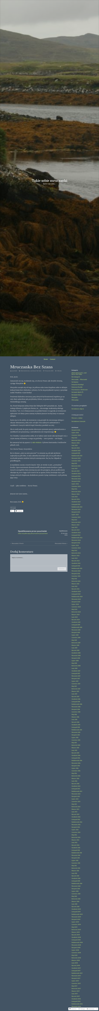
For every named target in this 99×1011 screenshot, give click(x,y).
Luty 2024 (75, 496)
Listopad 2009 (76, 911)
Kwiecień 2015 (76, 745)
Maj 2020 (74, 609)
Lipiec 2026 (75, 432)
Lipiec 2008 (75, 950)
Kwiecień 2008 (76, 958)
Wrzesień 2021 (76, 571)
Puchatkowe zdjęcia (78, 409)
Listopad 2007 (76, 970)
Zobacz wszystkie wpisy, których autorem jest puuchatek (33, 533)
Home (46, 359)
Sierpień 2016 (76, 709)
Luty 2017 (74, 694)
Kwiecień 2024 (76, 491)
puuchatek (14, 370)
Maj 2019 (74, 640)
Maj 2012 (74, 835)
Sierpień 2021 (76, 573)
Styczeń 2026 (76, 448)
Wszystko (75, 397)
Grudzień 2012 (76, 817)
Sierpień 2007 (76, 978)
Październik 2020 (77, 596)
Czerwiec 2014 (76, 771)
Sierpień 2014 (76, 765)
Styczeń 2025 (76, 471)
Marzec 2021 (75, 584)
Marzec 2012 (75, 840)
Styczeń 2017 (75, 696)
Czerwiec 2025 (76, 461)
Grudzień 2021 (76, 563)
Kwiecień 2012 (76, 837)
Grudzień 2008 (76, 937)
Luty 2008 (75, 963)
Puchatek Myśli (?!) (77, 392)
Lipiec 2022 (75, 545)
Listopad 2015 (76, 727)
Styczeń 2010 (75, 906)
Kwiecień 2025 (76, 466)
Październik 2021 (77, 568)
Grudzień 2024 (76, 473)
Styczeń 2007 (76, 996)
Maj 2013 (74, 804)
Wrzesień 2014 (76, 763)
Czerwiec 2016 (76, 712)
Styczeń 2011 (75, 876)
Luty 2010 (74, 904)
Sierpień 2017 (76, 678)
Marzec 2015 (75, 747)
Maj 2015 (74, 742)
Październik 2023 (77, 507)
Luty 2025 (74, 468)
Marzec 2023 (75, 525)
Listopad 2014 (76, 758)
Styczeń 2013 (75, 814)
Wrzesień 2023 (76, 509)
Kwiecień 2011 (76, 868)
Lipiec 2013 (75, 799)
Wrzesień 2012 (76, 824)
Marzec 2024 (76, 494)
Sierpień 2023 (76, 512)
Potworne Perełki (77, 387)
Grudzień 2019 (76, 622)
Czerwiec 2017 (76, 683)
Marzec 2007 (76, 991)
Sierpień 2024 (76, 481)
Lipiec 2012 (75, 829)
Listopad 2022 (76, 535)
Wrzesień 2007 (76, 975)
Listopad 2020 (76, 594)
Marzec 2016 (75, 717)
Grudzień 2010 (76, 878)
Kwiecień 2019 (76, 642)
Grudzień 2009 (76, 909)
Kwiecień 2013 (76, 806)
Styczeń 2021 (75, 589)
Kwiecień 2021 (76, 581)
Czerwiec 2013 (76, 801)
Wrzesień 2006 (76, 1006)
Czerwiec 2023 (76, 517)
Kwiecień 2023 (76, 522)
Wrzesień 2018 (76, 655)
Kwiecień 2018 (76, 665)
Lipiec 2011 (75, 860)
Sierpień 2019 (76, 632)
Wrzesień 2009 (76, 917)
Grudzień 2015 (76, 724)
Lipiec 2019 (75, 635)
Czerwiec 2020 (76, 607)
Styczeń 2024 (76, 499)
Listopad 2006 (76, 1001)
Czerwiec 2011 (76, 863)
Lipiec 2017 (75, 681)
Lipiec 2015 (75, 737)
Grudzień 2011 (76, 847)
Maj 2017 (74, 686)
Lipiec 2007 (75, 981)
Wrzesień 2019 (76, 630)
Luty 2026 (75, 445)
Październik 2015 (77, 730)
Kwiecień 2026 (76, 440)
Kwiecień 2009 (76, 929)
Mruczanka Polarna (60, 544)
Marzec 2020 (76, 614)
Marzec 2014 (75, 778)
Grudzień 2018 (76, 653)
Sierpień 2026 (76, 430)
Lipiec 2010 (75, 891)
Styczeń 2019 (75, 650)
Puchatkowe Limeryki (78, 421)
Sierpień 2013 (76, 796)
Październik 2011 (77, 853)
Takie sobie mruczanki (49, 180)
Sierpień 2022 (76, 543)
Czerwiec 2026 (76, 435)
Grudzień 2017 (76, 671)
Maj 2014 (74, 773)
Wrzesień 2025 (76, 458)
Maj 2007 (74, 986)
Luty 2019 (74, 648)
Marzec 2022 (75, 555)
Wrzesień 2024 (76, 479)
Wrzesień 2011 (76, 855)
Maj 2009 (74, 927)
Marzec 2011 (75, 870)
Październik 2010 (77, 883)
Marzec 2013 (75, 809)
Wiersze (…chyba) (77, 418)
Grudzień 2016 (76, 699)
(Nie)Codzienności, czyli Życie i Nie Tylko (30, 370)
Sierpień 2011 (76, 858)
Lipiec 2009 (75, 922)
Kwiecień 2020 (76, 612)
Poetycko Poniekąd (77, 384)
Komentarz (62, 568)
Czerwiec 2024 (76, 486)
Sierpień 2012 (76, 827)
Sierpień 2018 (76, 658)
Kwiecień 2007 (76, 988)
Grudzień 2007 (76, 968)
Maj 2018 (74, 663)
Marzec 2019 (75, 645)
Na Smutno (75, 382)
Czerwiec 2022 (76, 548)
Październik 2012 (77, 822)
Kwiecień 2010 (76, 899)
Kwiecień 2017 (76, 689)
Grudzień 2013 (76, 786)
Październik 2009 (77, 914)
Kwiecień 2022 (76, 553)
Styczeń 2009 (76, 935)
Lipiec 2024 (75, 484)
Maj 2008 (74, 955)
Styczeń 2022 (76, 561)
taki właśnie (36, 442)
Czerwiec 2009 (76, 924)
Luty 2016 (74, 719)
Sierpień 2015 (76, 735)
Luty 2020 (75, 617)
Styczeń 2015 (75, 753)
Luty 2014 (74, 781)
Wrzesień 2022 (76, 540)
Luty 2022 (74, 558)
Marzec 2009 (76, 932)
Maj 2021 (74, 578)
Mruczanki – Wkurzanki (79, 379)
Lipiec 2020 (75, 604)
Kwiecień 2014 (76, 776)
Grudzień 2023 (76, 502)
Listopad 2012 (76, 819)
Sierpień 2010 (76, 888)
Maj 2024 (74, 489)
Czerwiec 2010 (76, 894)
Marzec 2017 (75, 691)
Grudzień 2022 (76, 532)
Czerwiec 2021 (76, 576)
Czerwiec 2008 (76, 952)
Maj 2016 (74, 714)
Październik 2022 (77, 537)
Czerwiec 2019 (76, 637)
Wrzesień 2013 (76, 794)
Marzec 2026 (76, 443)
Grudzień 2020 (76, 591)
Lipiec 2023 (75, 514)
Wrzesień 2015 (76, 732)
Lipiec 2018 (75, 660)
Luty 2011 (74, 873)
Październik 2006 (77, 1004)
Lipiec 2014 (75, 768)
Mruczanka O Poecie (17, 544)
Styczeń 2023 (76, 530)
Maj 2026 (74, 438)
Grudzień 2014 (76, 755)
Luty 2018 (74, 668)
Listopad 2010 (76, 881)
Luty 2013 (74, 812)
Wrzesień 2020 (76, 599)
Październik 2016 (77, 704)
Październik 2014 (77, 760)
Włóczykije (75, 400)
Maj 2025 (74, 463)
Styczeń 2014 (75, 783)
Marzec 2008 (76, 960)
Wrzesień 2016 (76, 706)
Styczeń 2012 (75, 845)
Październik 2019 (77, 627)
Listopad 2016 (76, 701)
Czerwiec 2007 (76, 983)
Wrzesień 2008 (76, 945)
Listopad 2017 (76, 673)
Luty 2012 (74, 842)
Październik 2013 (77, 791)
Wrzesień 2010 (76, 886)
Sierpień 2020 (76, 601)
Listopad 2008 (76, 940)
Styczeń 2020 (76, 619)
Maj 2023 (74, 520)
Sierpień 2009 (76, 919)
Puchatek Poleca (77, 395)
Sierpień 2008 (76, 947)
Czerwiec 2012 (76, 832)
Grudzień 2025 (76, 450)
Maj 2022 (74, 550)
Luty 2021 (74, 586)
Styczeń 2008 (76, 965)
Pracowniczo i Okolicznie (80, 389)
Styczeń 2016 (75, 722)
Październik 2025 (77, 455)
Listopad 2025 (76, 453)
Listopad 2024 (76, 476)
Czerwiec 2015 (76, 740)
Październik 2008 (77, 942)
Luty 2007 (75, 993)
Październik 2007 (77, 973)
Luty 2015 (74, 750)
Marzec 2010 (75, 901)
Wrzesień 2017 (76, 676)
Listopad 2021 (76, 566)
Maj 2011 (74, 865)
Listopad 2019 (76, 624)
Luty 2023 (74, 527)
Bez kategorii (76, 377)
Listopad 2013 (76, 788)
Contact (52, 359)
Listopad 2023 (76, 504)
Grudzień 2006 (76, 999)
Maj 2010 (74, 896)
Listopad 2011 (76, 850)
